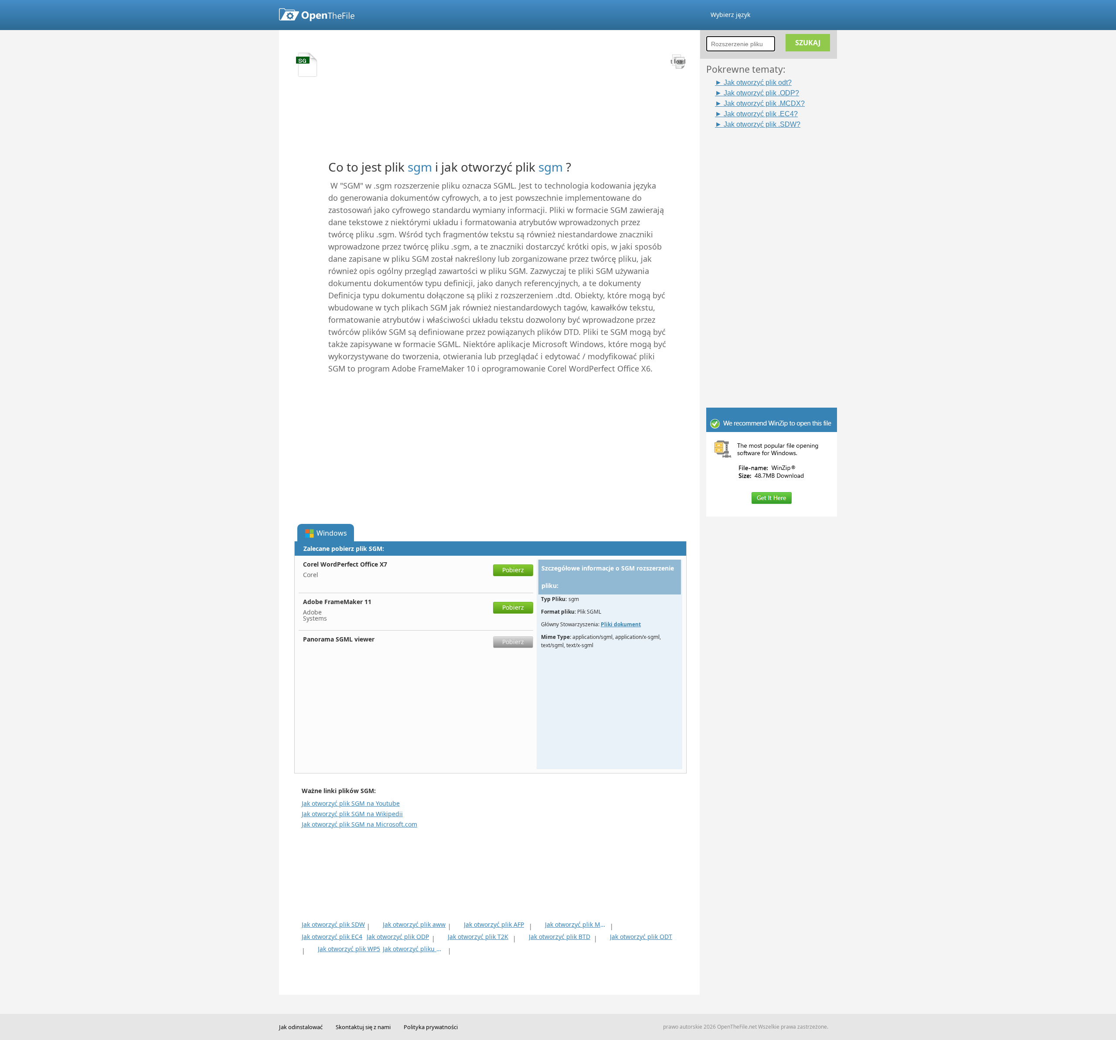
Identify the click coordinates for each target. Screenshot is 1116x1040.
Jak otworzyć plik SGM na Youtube (351, 803)
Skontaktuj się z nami (363, 1027)
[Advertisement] (776, 260)
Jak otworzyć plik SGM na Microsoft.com (359, 824)
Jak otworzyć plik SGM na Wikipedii (352, 814)
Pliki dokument (621, 624)
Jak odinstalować (301, 1027)
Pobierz (513, 570)
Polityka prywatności (431, 1027)
